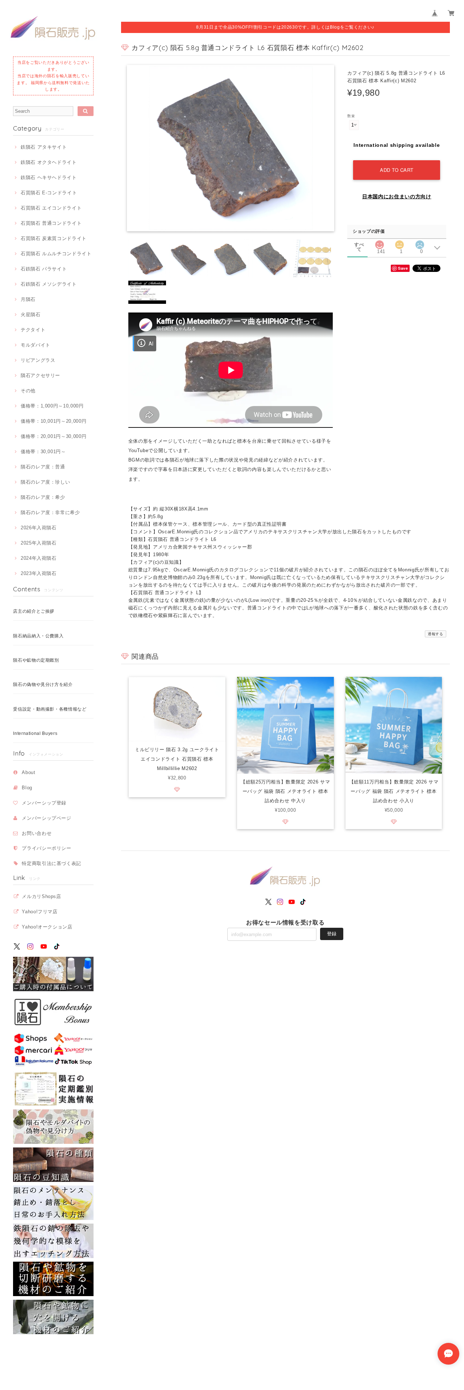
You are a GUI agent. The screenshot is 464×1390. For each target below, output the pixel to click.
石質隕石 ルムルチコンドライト (56, 253)
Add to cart (397, 169)
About (28, 772)
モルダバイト (35, 345)
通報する (435, 634)
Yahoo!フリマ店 (40, 911)
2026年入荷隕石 (39, 527)
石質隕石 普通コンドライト (51, 223)
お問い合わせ (36, 833)
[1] (399, 242)
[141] (379, 242)
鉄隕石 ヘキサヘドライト (49, 177)
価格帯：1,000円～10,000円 (52, 406)
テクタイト (33, 329)
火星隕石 (30, 314)
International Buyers (35, 733)
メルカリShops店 (41, 896)
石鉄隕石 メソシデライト (49, 284)
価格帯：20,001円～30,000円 (53, 436)
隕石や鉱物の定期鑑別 (36, 660)
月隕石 (28, 299)
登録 (331, 933)
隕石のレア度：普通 (43, 466)
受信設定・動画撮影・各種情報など (50, 709)
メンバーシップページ (46, 818)
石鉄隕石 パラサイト (44, 269)
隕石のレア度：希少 (43, 497)
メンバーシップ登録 (44, 803)
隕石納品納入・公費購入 (38, 635)
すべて (359, 244)
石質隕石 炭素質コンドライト (54, 238)
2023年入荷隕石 (39, 573)
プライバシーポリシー (46, 848)
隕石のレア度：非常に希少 (50, 512)
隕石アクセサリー (40, 375)
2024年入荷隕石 (39, 558)
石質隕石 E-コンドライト (49, 192)
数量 (351, 116)
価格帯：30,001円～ (43, 451)
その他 (28, 390)
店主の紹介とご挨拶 (33, 611)
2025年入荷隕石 (39, 543)
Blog (27, 787)
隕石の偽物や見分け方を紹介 (43, 684)
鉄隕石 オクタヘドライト (49, 162)
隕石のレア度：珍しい (45, 482)
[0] (419, 242)
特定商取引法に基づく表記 (51, 863)
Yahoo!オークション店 (47, 927)
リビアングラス (38, 360)
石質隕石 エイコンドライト (51, 208)
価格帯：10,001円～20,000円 (53, 421)
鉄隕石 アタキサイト (44, 147)
